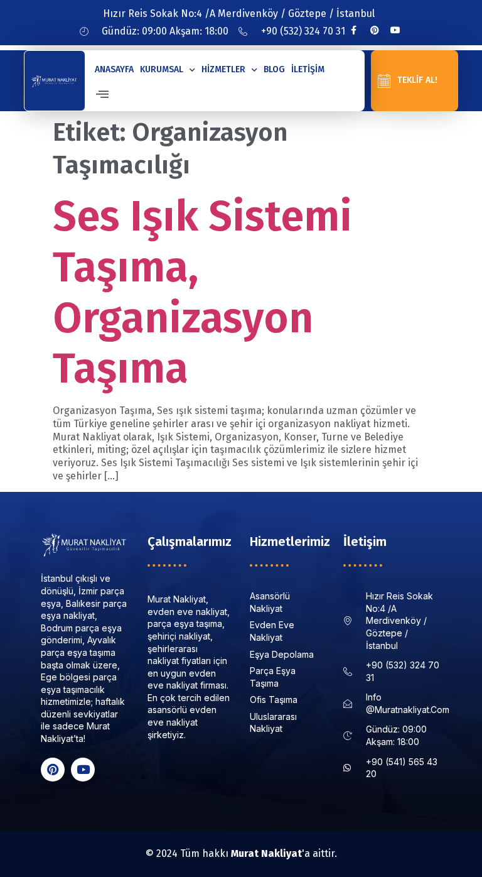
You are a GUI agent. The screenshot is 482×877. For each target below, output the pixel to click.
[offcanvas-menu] (102, 95)
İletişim (307, 69)
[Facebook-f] (354, 30)
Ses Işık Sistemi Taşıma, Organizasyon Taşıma (202, 292)
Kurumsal (161, 69)
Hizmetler (223, 69)
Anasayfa (114, 69)
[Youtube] (395, 30)
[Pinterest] (374, 30)
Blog (274, 69)
